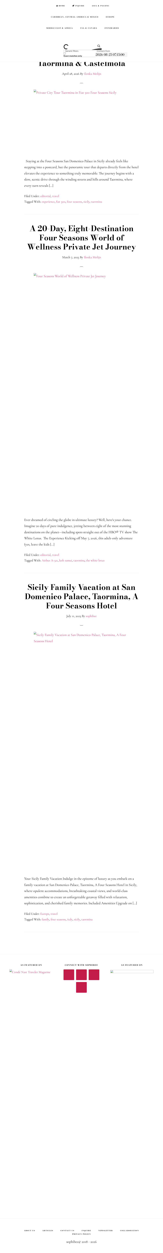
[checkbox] (80, 54)
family (45, 919)
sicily (86, 202)
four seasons (74, 202)
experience (48, 202)
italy (69, 919)
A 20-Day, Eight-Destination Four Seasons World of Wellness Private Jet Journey (81, 238)
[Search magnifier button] (98, 47)
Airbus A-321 (50, 560)
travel (55, 196)
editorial (45, 196)
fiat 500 (60, 202)
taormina (96, 202)
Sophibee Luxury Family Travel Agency (21, 5)
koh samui (65, 560)
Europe (44, 914)
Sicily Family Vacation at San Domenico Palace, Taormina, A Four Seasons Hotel (81, 596)
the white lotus (95, 560)
